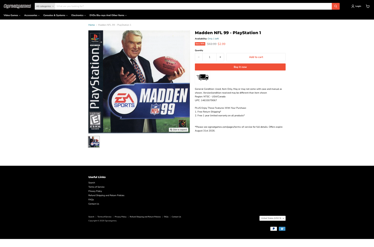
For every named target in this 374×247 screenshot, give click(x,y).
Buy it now (240, 67)
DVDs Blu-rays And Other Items (107, 15)
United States (271, 218)
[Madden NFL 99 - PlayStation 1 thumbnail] (93, 142)
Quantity (199, 50)
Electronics (77, 15)
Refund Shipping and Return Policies (106, 195)
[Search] (336, 6)
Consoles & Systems (54, 15)
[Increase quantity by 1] (220, 57)
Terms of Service (96, 186)
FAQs (91, 199)
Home (91, 25)
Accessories (31, 15)
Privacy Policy (95, 191)
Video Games (11, 15)
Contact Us (93, 203)
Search (91, 182)
